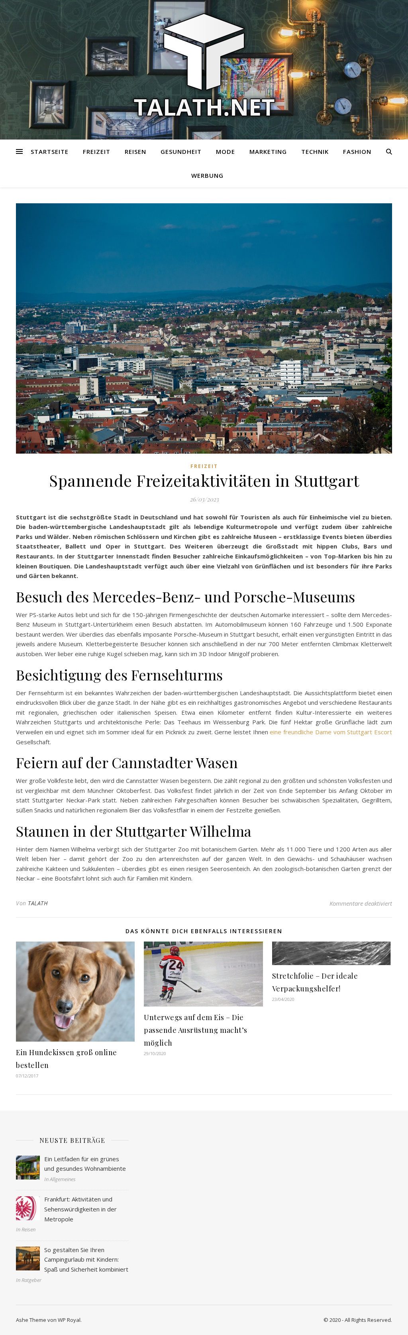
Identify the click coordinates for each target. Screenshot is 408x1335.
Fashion (357, 151)
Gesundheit (181, 151)
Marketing (268, 151)
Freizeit (96, 151)
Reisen (135, 151)
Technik (315, 151)
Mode (225, 151)
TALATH (38, 903)
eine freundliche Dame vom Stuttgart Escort (331, 732)
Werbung (207, 175)
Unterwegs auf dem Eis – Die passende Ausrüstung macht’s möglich (195, 1030)
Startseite (50, 151)
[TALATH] (204, 65)
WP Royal (69, 1319)
